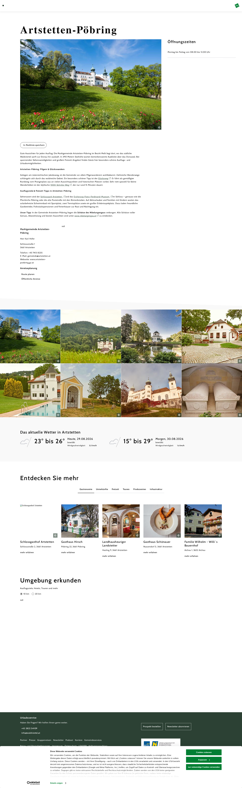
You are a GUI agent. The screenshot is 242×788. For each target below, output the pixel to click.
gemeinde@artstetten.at (39, 256)
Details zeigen (56, 783)
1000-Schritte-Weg (59, 185)
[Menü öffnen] (3, 5)
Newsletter (58, 740)
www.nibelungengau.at (85, 216)
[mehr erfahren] (38, 529)
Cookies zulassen (204, 752)
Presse (32, 740)
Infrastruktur (156, 489)
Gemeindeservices (93, 740)
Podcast (69, 740)
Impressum (57, 746)
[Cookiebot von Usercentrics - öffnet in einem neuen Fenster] (33, 783)
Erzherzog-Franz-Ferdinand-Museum (92, 196)
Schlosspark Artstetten (51, 196)
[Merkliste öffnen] (13, 5)
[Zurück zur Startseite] (237, 5)
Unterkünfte (102, 489)
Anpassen (202, 760)
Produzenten (139, 489)
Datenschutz (71, 746)
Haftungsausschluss (98, 746)
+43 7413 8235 (36, 253)
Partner (23, 740)
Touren (126, 489)
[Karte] (10, 5)
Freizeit (115, 489)
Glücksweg (103, 178)
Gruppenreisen (44, 740)
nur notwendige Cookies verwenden (204, 767)
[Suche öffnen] (17, 5)
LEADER (83, 746)
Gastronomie (86, 489)
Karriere (78, 740)
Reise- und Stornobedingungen (35, 746)
